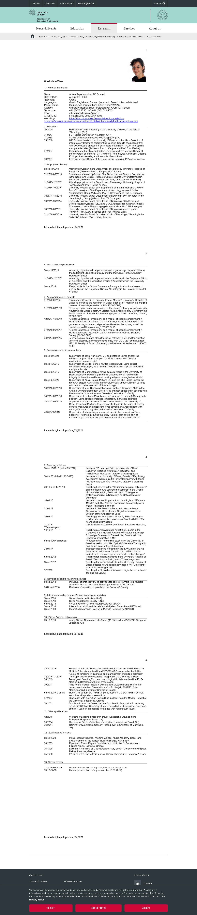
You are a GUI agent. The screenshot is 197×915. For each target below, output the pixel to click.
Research (104, 28)
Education (77, 28)
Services (129, 28)
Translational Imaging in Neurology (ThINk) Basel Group (92, 36)
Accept (146, 908)
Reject (51, 908)
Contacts (36, 3)
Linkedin (148, 883)
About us (155, 28)
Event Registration (86, 3)
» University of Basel (38, 881)
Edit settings (98, 908)
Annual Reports (67, 3)
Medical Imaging (58, 36)
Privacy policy (36, 899)
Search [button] (157, 3)
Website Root (32, 36)
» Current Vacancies (73, 881)
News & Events (46, 28)
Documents (50, 3)
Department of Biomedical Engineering (47, 20)
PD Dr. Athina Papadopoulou (131, 36)
